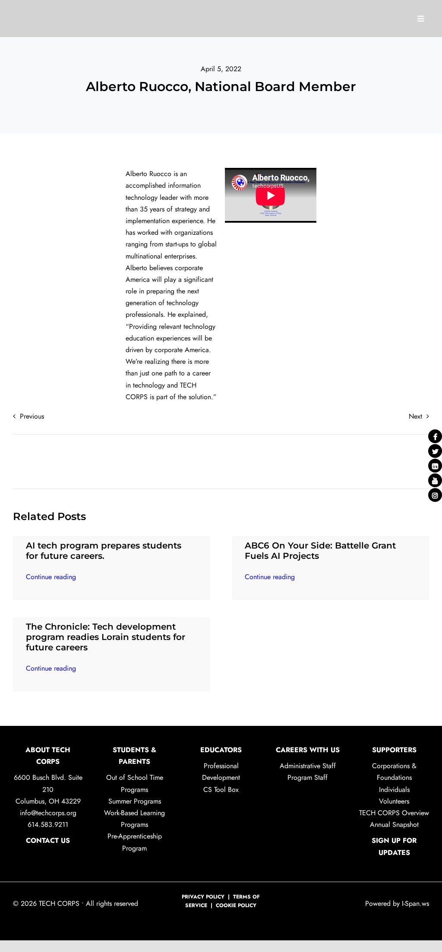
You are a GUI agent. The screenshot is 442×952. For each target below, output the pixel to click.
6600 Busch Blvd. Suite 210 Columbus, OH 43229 (48, 789)
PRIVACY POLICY (203, 897)
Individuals (394, 789)
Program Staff (307, 777)
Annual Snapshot (394, 824)
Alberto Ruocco (148, 174)
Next (415, 416)
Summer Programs (134, 801)
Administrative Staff (308, 766)
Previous (32, 416)
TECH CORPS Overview (394, 813)
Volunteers (394, 801)
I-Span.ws (414, 903)
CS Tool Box (221, 789)
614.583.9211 (48, 824)
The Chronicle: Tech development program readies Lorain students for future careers (105, 637)
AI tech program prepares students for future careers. (103, 550)
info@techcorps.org (48, 813)
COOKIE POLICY (236, 905)
